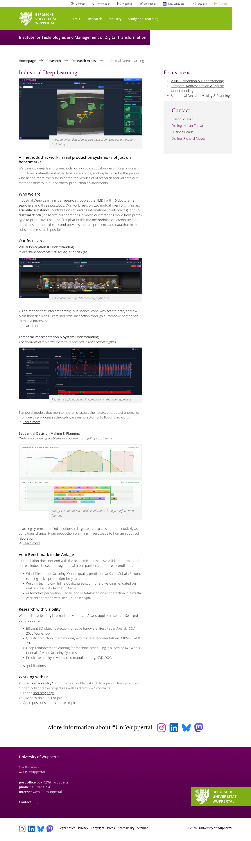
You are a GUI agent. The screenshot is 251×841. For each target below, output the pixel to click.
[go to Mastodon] (198, 727)
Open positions (34, 702)
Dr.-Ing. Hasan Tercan (188, 125)
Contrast (80, 3)
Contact (25, 802)
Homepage (28, 60)
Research (95, 18)
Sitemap (142, 828)
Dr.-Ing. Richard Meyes (188, 138)
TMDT (77, 18)
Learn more (31, 325)
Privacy (83, 828)
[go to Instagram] (161, 727)
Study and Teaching (143, 18)
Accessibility (126, 828)
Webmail (127, 3)
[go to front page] (44, 18)
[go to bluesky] (186, 728)
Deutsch (202, 3)
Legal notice (67, 828)
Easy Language (176, 3)
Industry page (43, 693)
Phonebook (103, 3)
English (224, 3)
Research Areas (84, 60)
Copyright (97, 828)
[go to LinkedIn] (173, 727)
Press (111, 828)
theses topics (67, 702)
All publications (34, 665)
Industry (114, 18)
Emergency (150, 3)
